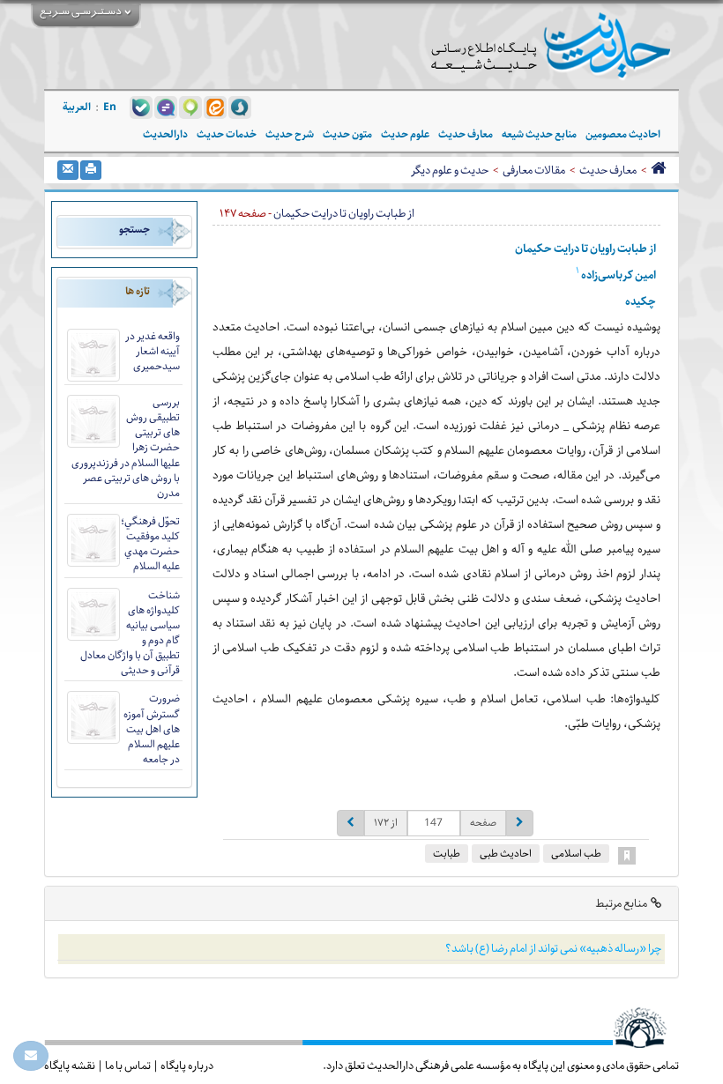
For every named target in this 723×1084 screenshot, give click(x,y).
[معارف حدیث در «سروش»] (240, 106)
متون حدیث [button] (347, 134)
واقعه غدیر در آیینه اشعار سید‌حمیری (152, 351)
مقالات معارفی (534, 170)
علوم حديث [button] (405, 134)
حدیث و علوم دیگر (449, 170)
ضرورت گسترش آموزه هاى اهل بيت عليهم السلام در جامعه (151, 729)
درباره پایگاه (186, 1065)
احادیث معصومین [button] (622, 134)
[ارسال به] (67, 170)
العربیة (77, 107)
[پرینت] (90, 170)
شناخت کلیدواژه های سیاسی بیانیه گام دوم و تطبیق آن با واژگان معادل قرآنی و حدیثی (130, 633)
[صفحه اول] (658, 170)
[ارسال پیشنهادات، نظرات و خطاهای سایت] (30, 1056)
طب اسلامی (576, 853)
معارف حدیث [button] (465, 134)
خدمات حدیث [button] (227, 134)
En (109, 107)
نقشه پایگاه (69, 1065)
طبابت (446, 853)
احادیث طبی (506, 853)
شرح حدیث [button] (289, 134)
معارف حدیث (608, 170)
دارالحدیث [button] (165, 134)
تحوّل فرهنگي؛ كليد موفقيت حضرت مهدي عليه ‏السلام (150, 544)
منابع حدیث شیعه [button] (539, 134)
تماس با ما (128, 1065)
